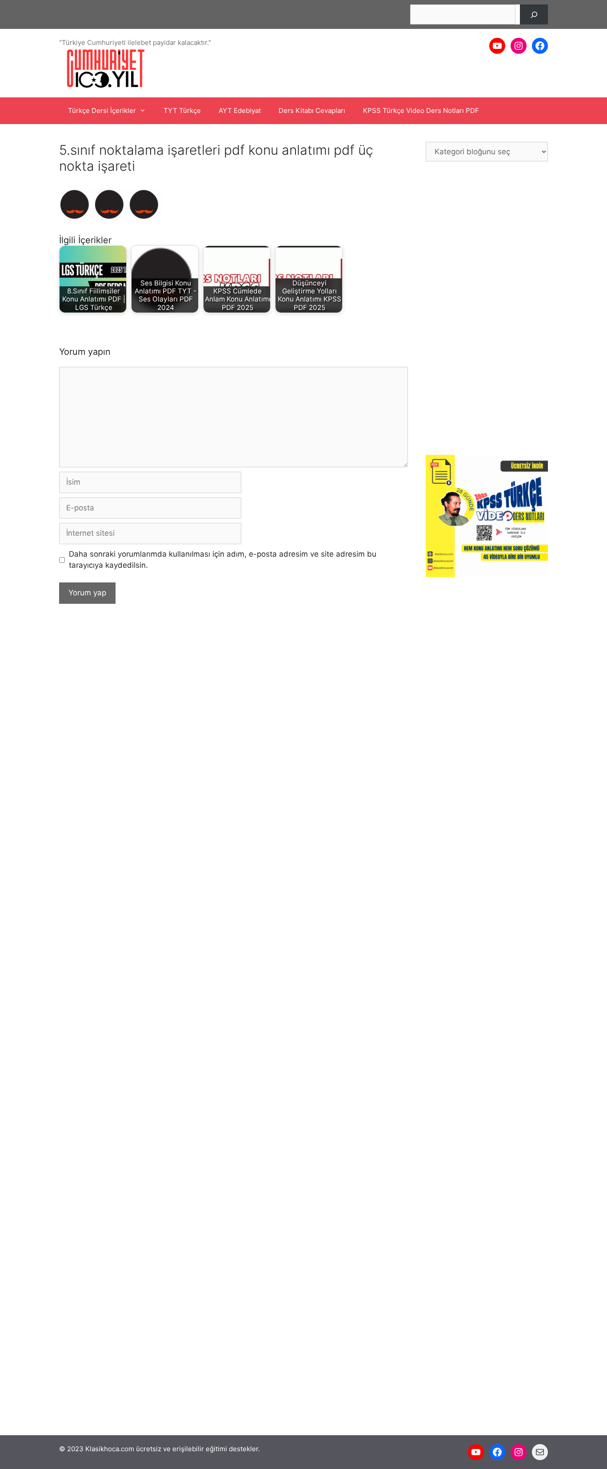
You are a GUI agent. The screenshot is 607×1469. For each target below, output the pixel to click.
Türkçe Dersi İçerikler (102, 110)
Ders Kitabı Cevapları (312, 110)
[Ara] (534, 14)
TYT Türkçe (182, 110)
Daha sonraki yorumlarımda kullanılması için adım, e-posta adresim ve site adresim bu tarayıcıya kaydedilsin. (222, 560)
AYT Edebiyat (240, 110)
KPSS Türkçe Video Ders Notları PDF (421, 110)
